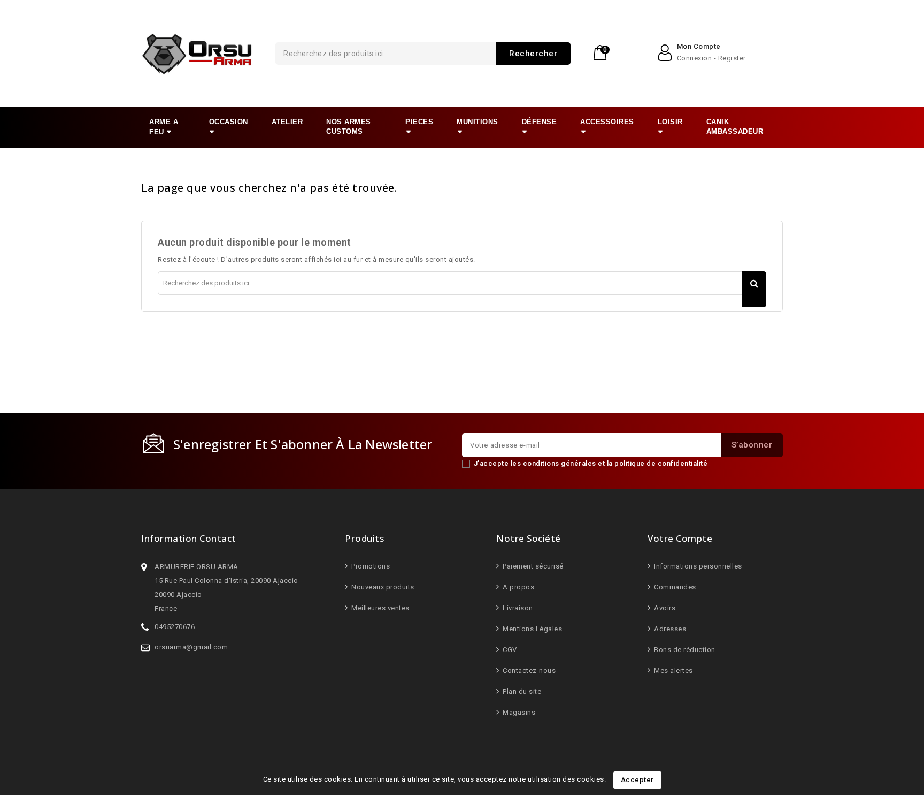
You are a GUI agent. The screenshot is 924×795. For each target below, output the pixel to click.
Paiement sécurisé (532, 566)
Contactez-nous (528, 671)
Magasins (518, 712)
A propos (517, 587)
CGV (509, 650)
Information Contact (188, 538)
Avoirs (663, 608)
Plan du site (521, 691)
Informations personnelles (697, 566)
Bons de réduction (683, 650)
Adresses (669, 629)
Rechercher (533, 53)
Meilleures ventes (380, 608)
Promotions (370, 566)
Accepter (637, 780)
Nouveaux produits (382, 587)
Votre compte (680, 538)
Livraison (517, 608)
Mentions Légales (531, 629)
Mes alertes (672, 671)
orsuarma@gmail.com (191, 647)
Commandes (674, 587)
